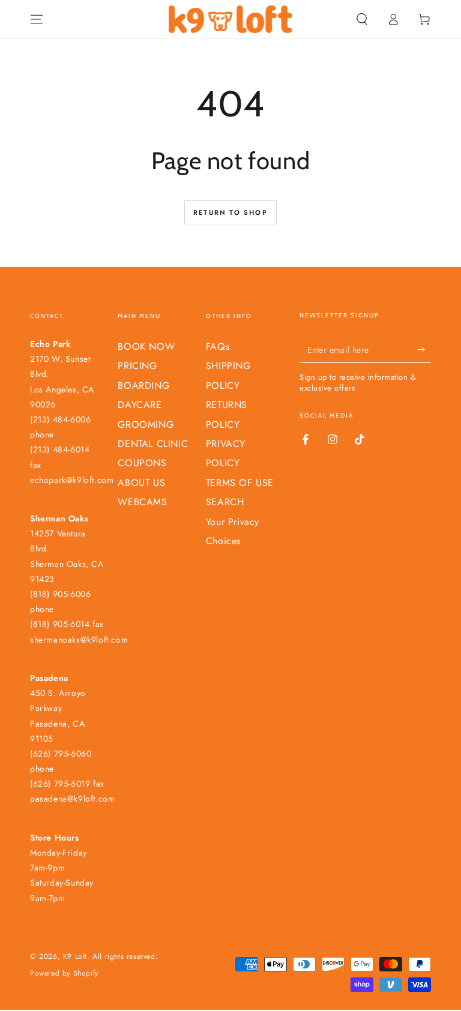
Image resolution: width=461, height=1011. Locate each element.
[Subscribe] (424, 349)
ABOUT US (141, 483)
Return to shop (230, 212)
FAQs (217, 346)
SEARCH (225, 502)
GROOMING (145, 424)
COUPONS (142, 463)
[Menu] (36, 19)
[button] (362, 19)
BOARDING (143, 385)
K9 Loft (75, 956)
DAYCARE (139, 405)
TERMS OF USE (240, 483)
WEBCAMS (142, 502)
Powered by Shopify (64, 973)
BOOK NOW (146, 346)
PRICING (137, 366)
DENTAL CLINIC (153, 444)
